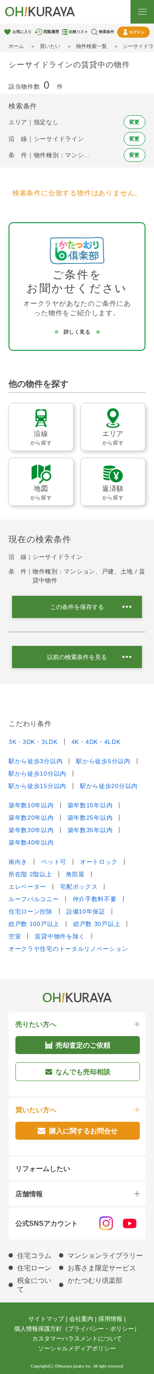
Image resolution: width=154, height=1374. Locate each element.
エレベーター (27, 886)
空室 (15, 936)
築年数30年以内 (31, 830)
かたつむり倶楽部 (95, 1280)
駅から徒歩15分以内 (37, 786)
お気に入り (22, 32)
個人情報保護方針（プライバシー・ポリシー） (77, 1328)
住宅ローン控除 (31, 911)
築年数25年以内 (90, 817)
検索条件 (106, 32)
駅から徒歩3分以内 (35, 761)
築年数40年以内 (31, 842)
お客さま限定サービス (102, 1268)
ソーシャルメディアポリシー (77, 1348)
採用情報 (110, 1318)
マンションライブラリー (105, 1255)
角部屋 (75, 874)
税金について (34, 1285)
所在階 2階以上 (30, 874)
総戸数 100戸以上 (34, 923)
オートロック (99, 861)
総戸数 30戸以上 (96, 923)
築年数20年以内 (31, 817)
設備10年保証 (85, 911)
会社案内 (81, 1318)
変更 (134, 122)
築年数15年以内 (90, 805)
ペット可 (53, 861)
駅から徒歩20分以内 (109, 786)
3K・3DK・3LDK (33, 741)
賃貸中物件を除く (60, 936)
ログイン (137, 32)
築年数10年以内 (31, 805)
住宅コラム (34, 1255)
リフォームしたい (42, 1168)
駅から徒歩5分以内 (103, 761)
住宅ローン (34, 1268)
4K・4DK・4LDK (96, 741)
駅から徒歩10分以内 (37, 773)
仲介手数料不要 (95, 899)
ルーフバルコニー (34, 899)
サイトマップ (46, 1318)
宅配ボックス (79, 886)
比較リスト (78, 32)
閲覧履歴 (51, 32)
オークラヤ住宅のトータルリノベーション (68, 948)
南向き (18, 861)
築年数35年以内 (90, 830)
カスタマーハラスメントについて (77, 1338)
